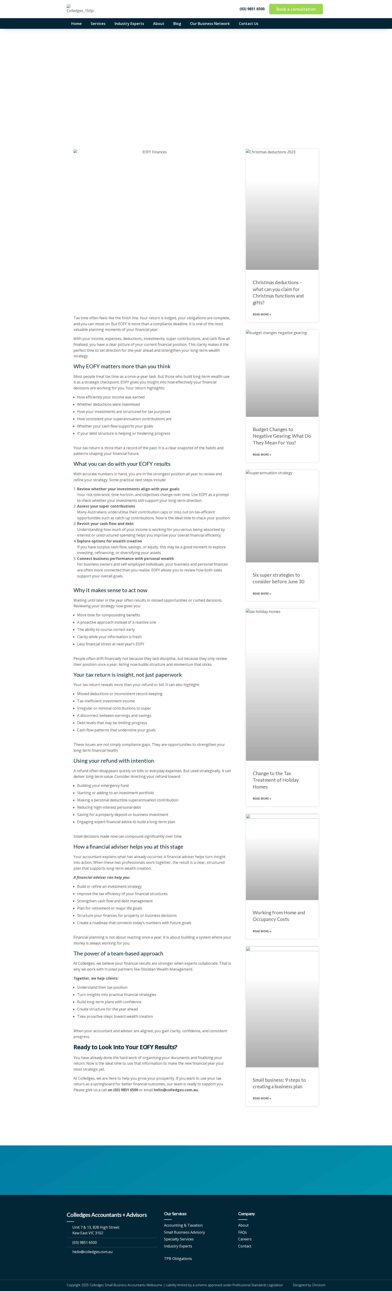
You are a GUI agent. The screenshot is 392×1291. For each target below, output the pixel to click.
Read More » (262, 314)
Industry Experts (129, 23)
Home (76, 23)
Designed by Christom (309, 1285)
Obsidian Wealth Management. (167, 969)
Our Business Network (210, 23)
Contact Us (248, 23)
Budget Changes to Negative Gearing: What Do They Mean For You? (282, 435)
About (158, 23)
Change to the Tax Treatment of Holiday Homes (276, 779)
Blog (177, 23)
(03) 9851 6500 (126, 1089)
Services (98, 23)
